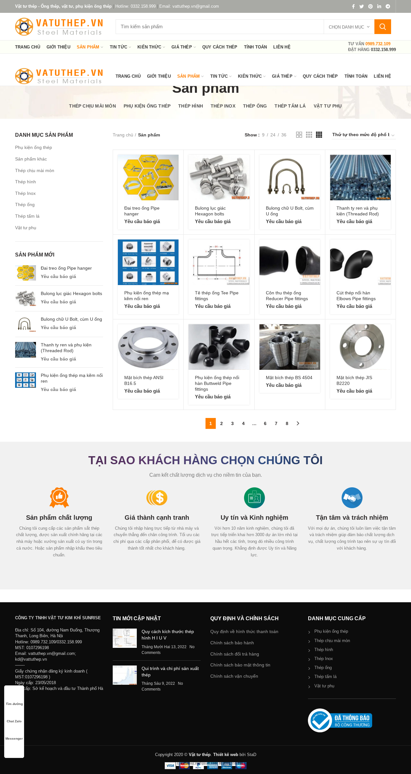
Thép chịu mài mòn (34, 170)
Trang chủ (123, 134)
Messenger (14, 738)
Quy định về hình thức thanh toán (244, 631)
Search (382, 26)
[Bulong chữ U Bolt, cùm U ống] (25, 324)
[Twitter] (361, 6)
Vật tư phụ (25, 227)
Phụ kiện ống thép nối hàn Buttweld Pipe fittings (217, 383)
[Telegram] (387, 6)
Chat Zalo (14, 721)
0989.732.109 (377, 43)
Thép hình (25, 181)
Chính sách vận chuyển (234, 676)
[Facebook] (353, 6)
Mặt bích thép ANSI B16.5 (143, 380)
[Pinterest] (370, 6)
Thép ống (25, 204)
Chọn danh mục (346, 27)
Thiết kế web (225, 754)
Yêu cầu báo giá (58, 276)
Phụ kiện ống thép (33, 147)
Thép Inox (25, 193)
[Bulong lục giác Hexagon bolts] (25, 298)
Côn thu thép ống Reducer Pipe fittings (287, 295)
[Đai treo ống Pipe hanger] (25, 273)
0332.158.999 (383, 49)
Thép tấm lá (27, 216)
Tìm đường (14, 704)
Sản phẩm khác (31, 158)
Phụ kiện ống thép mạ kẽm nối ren (72, 378)
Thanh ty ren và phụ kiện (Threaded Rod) (66, 347)
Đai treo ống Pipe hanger (66, 268)
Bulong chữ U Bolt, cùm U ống (71, 319)
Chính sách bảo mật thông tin (240, 664)
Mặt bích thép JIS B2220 (354, 380)
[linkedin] (379, 6)
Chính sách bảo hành (232, 642)
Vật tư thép (200, 754)
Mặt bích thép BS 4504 (289, 377)
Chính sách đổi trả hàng (234, 654)
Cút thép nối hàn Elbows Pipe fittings (356, 295)
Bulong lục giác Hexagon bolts (71, 293)
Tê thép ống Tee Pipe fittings (217, 295)
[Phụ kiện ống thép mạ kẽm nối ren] (25, 382)
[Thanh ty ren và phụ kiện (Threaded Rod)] (25, 352)
